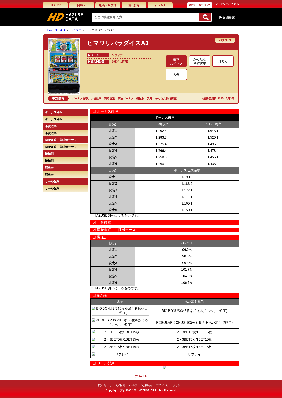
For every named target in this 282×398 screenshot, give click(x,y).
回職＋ (81, 5)
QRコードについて (199, 5)
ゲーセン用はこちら (227, 4)
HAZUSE (55, 5)
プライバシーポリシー (169, 385)
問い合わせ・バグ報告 (111, 385)
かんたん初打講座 (166, 98)
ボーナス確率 (80, 98)
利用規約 (146, 385)
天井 (149, 98)
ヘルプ (133, 385)
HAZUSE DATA (56, 30)
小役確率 (96, 98)
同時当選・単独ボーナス (119, 98)
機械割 (140, 98)
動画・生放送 (107, 5)
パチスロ (76, 30)
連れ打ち (134, 5)
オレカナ (160, 5)
